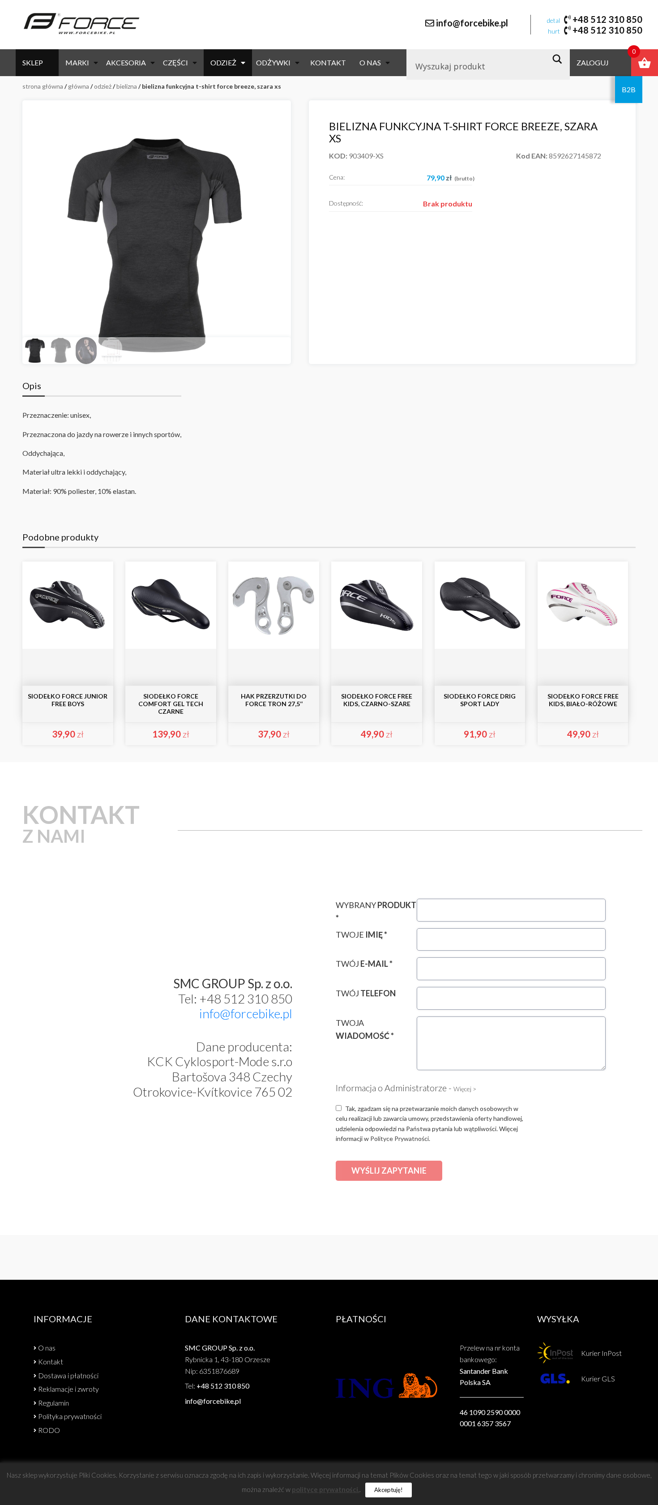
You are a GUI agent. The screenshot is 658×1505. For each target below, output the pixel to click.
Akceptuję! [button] (388, 1489)
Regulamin (53, 1402)
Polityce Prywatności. (400, 1138)
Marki (77, 62)
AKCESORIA (126, 62)
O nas (370, 62)
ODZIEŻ (223, 62)
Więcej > (464, 1089)
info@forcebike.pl (472, 22)
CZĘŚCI (175, 62)
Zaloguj (593, 62)
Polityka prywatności (70, 1416)
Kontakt (328, 62)
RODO (49, 1430)
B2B (629, 89)
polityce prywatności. (325, 1489)
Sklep (32, 62)
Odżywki (273, 62)
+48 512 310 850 (607, 19)
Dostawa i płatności (68, 1375)
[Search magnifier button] (560, 59)
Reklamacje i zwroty (68, 1389)
